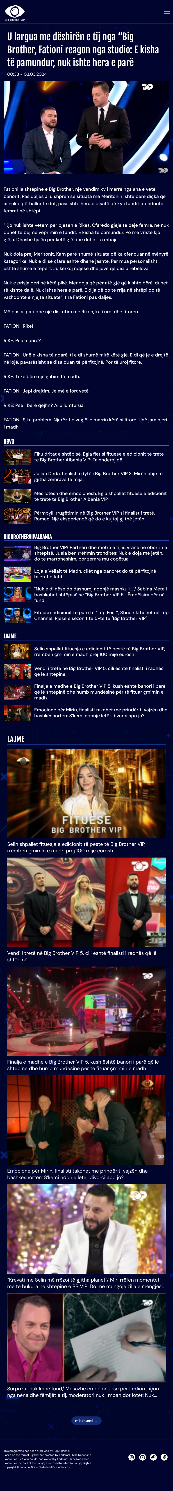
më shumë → (86, 1420)
